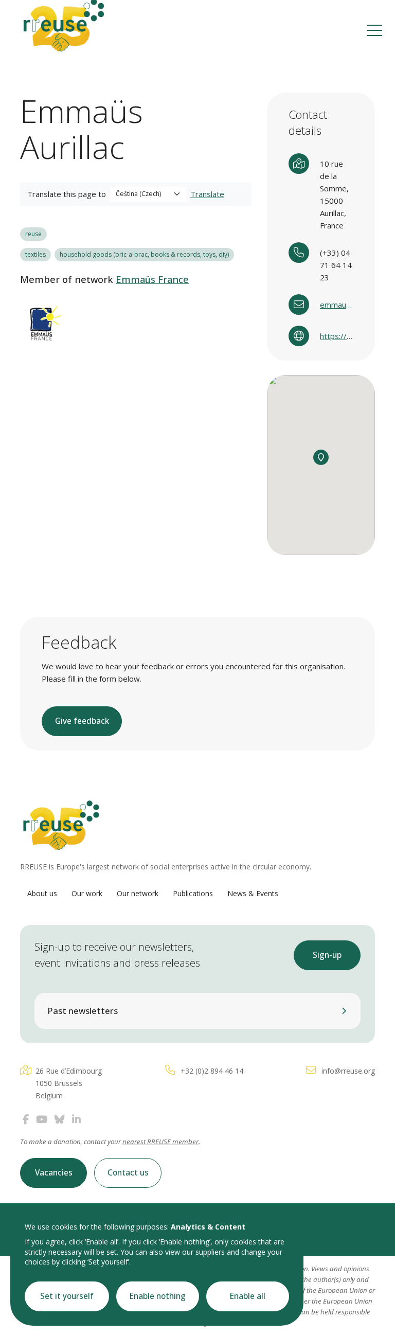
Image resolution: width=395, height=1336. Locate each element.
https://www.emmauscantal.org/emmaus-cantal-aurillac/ (336, 336)
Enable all (247, 1296)
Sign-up (327, 955)
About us (42, 893)
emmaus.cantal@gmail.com (336, 304)
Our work (86, 893)
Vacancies (54, 1172)
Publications (193, 893)
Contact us (128, 1172)
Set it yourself (67, 1296)
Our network (137, 893)
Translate (207, 194)
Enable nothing (158, 1296)
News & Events (252, 893)
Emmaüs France (152, 279)
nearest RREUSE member (160, 1141)
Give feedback (82, 721)
